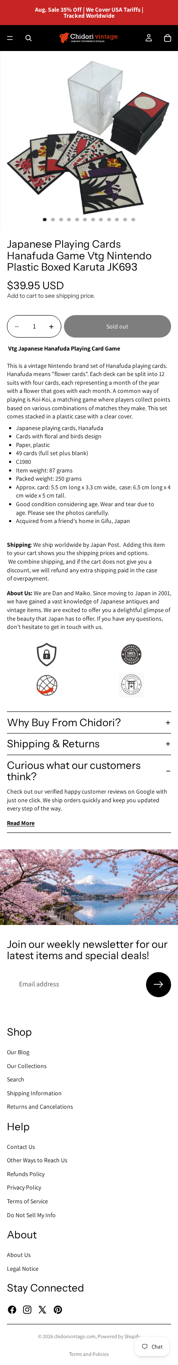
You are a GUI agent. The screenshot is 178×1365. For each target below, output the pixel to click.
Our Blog (18, 1052)
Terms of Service (27, 1201)
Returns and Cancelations (40, 1106)
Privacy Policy (24, 1187)
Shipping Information (34, 1093)
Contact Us (21, 1146)
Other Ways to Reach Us (37, 1160)
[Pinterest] (58, 1309)
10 (117, 219)
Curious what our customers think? (73, 771)
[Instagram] (27, 1309)
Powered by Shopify (119, 1336)
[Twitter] (42, 1309)
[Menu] (10, 38)
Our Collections (27, 1065)
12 (133, 219)
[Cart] (167, 38)
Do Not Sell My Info (31, 1214)
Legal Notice (22, 1268)
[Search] (28, 38)
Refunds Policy (25, 1173)
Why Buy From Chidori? (64, 722)
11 (125, 219)
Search (15, 1079)
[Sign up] (158, 984)
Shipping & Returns (53, 743)
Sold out (117, 326)
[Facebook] (12, 1309)
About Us (19, 1255)
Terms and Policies (89, 1354)
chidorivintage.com (74, 1336)
